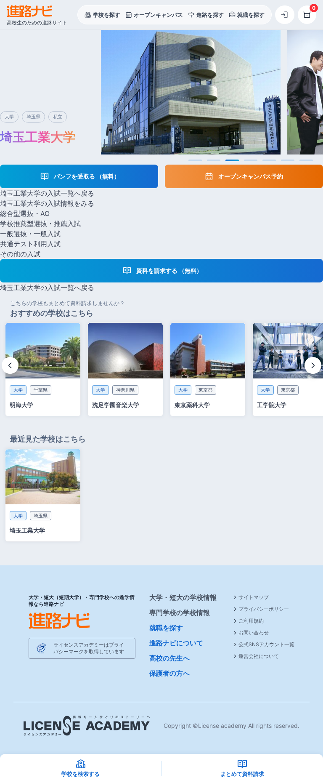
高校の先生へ (169, 658)
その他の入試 (20, 254)
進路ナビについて (176, 643)
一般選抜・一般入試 (30, 233)
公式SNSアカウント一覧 (266, 644)
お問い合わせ (253, 632)
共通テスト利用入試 (30, 244)
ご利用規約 (251, 621)
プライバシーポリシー (263, 609)
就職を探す (166, 627)
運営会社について (258, 656)
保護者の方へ (169, 673)
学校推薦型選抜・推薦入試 (40, 223)
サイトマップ (253, 597)
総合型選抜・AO (25, 213)
